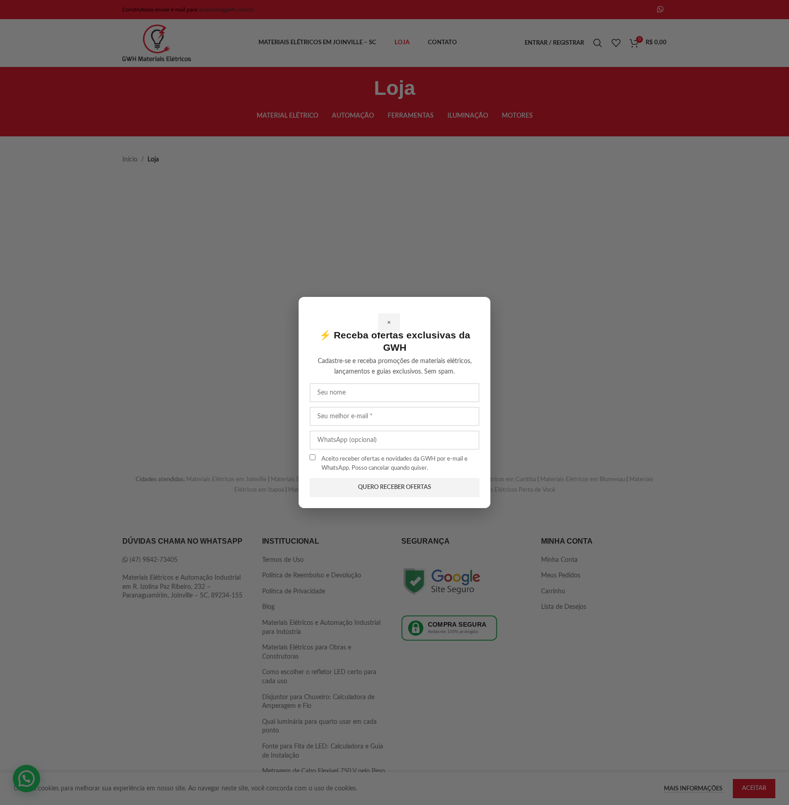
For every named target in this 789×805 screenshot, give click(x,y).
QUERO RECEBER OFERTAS (394, 487)
